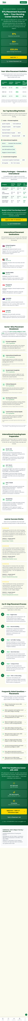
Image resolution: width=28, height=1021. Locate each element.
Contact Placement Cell (15, 61)
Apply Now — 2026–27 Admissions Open (13, 811)
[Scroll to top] (26, 1015)
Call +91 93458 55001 (15, 224)
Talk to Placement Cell (14, 817)
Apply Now (23, 2)
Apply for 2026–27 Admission (13, 220)
